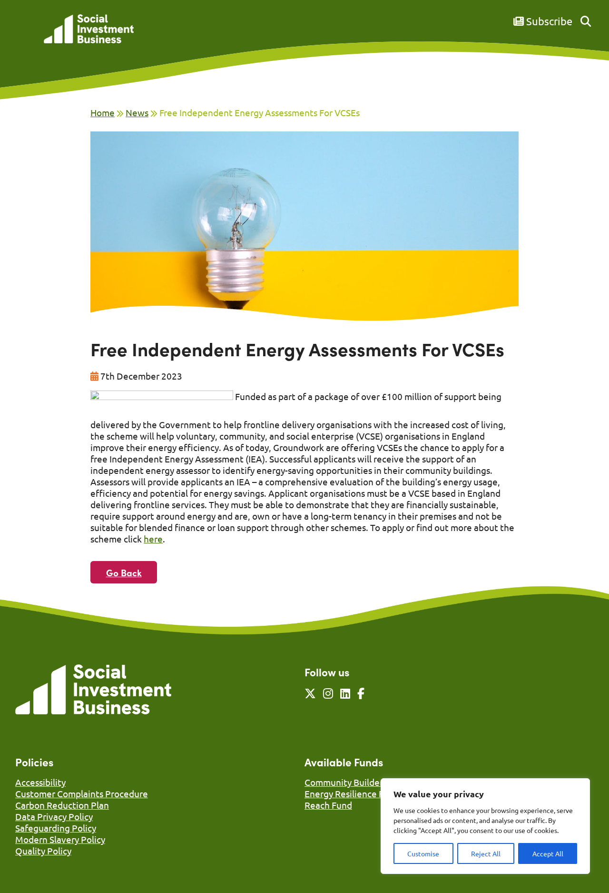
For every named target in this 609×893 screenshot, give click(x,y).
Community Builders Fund (356, 782)
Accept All (547, 853)
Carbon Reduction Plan (62, 805)
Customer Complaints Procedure (81, 793)
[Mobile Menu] (26, 36)
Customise (423, 853)
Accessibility (40, 782)
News (137, 112)
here (153, 538)
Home (102, 112)
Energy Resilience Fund (351, 793)
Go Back (124, 572)
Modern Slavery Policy (60, 839)
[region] (485, 826)
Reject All (486, 853)
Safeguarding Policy (55, 827)
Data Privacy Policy (54, 816)
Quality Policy (43, 850)
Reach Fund (328, 805)
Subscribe (548, 21)
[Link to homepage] (89, 29)
